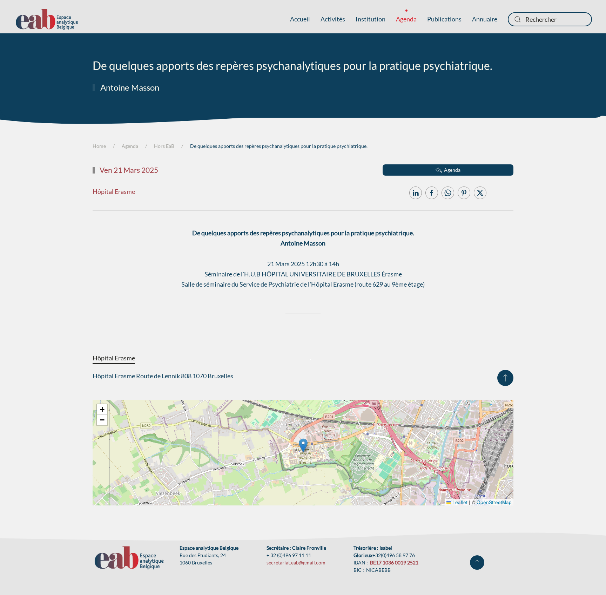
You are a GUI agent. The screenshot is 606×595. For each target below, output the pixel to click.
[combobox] (550, 19)
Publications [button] (444, 19)
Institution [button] (370, 19)
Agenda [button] (406, 19)
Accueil (300, 19)
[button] (505, 378)
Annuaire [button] (484, 19)
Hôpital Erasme (114, 191)
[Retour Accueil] (47, 19)
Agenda (452, 170)
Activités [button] (333, 19)
